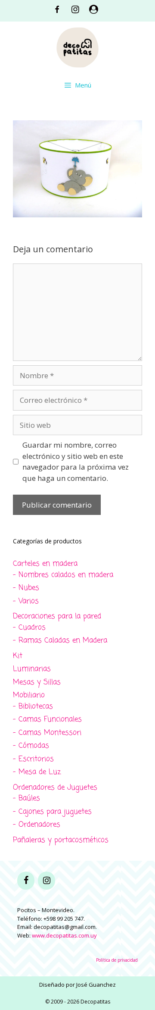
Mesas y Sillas (37, 682)
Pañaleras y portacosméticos (60, 840)
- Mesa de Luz (37, 772)
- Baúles (26, 798)
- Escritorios (33, 759)
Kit (17, 656)
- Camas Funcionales (47, 719)
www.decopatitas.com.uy (64, 935)
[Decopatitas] (77, 46)
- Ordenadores (36, 824)
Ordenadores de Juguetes (55, 787)
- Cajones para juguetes (52, 811)
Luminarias (32, 669)
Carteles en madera (45, 563)
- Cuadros (29, 627)
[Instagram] (46, 881)
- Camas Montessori (47, 733)
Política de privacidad (117, 960)
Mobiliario (29, 695)
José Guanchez (96, 984)
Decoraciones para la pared (57, 616)
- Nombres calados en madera (63, 575)
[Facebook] (25, 881)
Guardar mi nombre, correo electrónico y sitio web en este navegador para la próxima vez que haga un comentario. (75, 461)
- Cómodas (31, 745)
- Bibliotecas (33, 706)
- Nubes (26, 588)
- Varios (26, 601)
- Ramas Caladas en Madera (60, 640)
